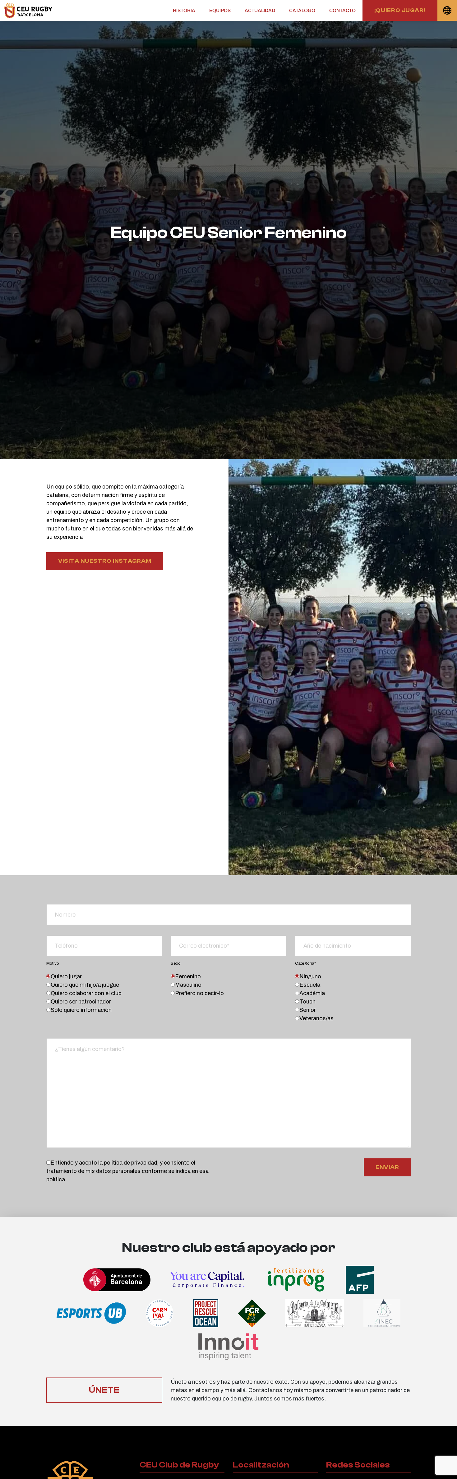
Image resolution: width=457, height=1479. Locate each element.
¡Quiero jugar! (400, 10)
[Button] (28, 10)
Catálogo (302, 10)
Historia (184, 10)
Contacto (342, 10)
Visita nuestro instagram (105, 561)
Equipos (220, 10)
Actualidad (260, 10)
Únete (104, 1390)
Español (447, 10)
